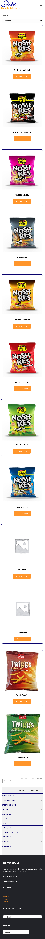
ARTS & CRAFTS (8, 796)
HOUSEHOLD (7, 837)
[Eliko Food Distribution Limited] (10, 5)
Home (5, 894)
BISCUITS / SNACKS (9, 800)
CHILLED (5, 809)
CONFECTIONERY (8, 814)
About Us (6, 896)
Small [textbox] (21, 917)
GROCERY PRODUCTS (10, 832)
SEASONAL (6, 841)
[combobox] (22, 916)
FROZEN (5, 823)
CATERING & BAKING (9, 805)
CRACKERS (6, 819)
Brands (5, 899)
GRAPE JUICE (6, 828)
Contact (6, 902)
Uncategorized (7, 846)
